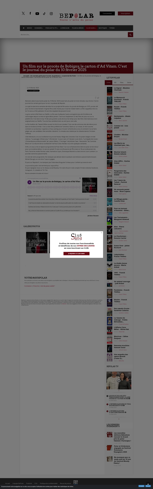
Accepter (141, 486)
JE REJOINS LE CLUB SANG (76, 253)
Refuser (148, 486)
